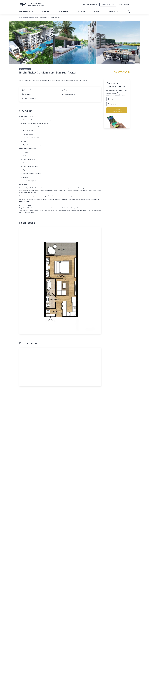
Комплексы (63, 11)
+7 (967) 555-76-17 (90, 4)
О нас (97, 11)
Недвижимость (26, 11)
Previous (9, 39)
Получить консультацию (117, 110)
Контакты (113, 11)
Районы (45, 11)
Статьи (81, 11)
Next (139, 39)
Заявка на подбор (107, 4)
